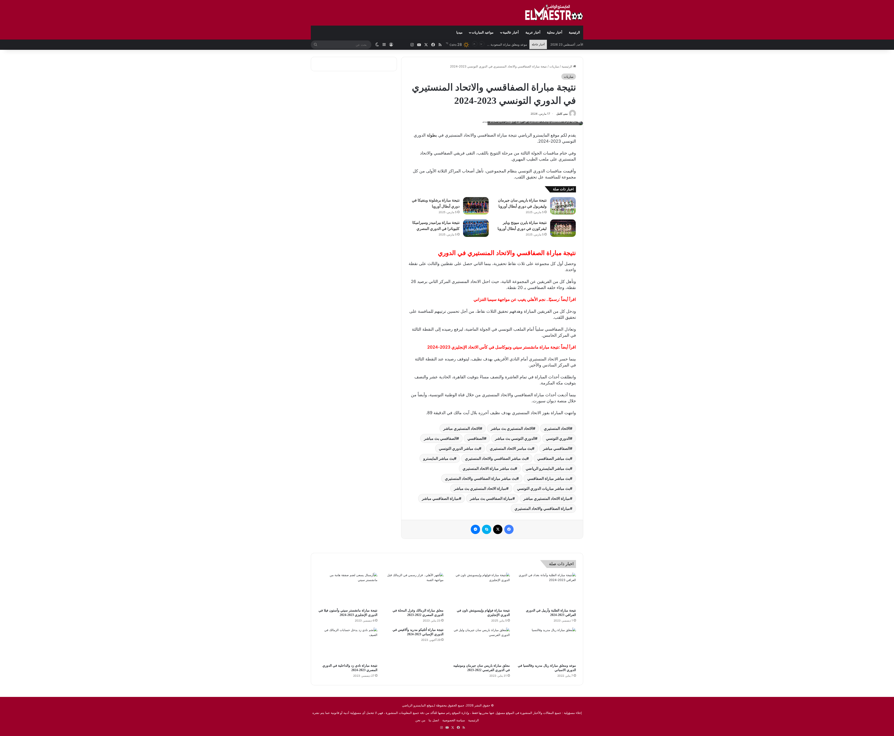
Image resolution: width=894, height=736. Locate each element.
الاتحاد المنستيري (557, 428)
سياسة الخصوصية (453, 720)
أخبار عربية (532, 32)
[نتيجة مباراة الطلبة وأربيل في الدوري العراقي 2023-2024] (546, 589)
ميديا (459, 32)
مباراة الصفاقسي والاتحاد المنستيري (542, 508)
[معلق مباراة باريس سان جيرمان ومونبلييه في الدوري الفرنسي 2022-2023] (480, 644)
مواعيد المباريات (483, 32)
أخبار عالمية (511, 32)
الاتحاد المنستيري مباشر (461, 428)
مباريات (554, 66)
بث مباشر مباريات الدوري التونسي (543, 488)
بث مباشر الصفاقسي (553, 458)
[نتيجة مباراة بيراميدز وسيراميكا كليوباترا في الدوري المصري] (476, 228)
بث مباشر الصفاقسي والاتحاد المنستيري (495, 458)
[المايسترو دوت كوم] (554, 13)
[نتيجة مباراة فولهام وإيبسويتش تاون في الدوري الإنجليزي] (480, 589)
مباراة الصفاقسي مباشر (440, 498)
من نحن (420, 720)
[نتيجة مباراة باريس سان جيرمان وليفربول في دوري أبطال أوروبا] (563, 206)
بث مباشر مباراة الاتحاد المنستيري (489, 468)
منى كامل (562, 113)
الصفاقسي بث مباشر (440, 438)
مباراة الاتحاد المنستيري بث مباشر (480, 488)
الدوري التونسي (558, 438)
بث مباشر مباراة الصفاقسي (548, 478)
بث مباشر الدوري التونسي (459, 448)
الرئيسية (574, 32)
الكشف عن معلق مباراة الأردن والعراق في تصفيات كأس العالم (487, 45)
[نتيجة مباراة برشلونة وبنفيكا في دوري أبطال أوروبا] (476, 206)
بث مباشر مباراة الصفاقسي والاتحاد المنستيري (480, 478)
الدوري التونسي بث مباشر (515, 438)
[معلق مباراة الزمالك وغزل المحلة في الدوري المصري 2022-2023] (414, 589)
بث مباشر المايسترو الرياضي (548, 468)
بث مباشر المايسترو (438, 458)
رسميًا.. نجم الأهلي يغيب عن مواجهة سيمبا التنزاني (516, 299)
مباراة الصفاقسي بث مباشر (491, 498)
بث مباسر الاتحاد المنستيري (511, 448)
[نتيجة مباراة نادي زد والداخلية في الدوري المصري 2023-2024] (347, 644)
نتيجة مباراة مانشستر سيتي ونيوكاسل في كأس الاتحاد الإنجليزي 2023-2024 (493, 347)
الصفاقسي (475, 438)
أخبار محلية (554, 32)
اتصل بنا (434, 720)
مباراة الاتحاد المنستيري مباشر (546, 498)
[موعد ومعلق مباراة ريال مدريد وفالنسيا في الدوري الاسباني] (546, 644)
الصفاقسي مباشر (556, 448)
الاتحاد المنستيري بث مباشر (512, 428)
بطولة (432, 135)
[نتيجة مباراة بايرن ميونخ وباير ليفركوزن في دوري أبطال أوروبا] (563, 228)
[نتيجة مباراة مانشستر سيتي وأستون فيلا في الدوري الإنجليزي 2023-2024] (347, 589)
